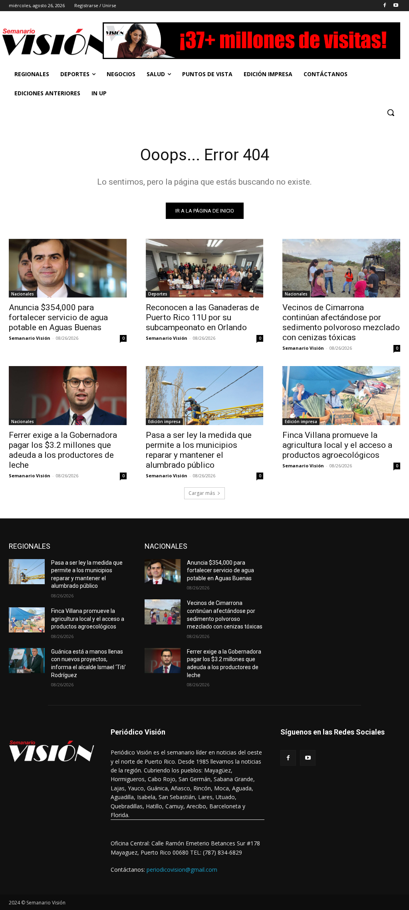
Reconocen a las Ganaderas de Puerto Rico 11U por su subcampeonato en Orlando (202, 317)
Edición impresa (164, 421)
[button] (390, 112)
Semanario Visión (29, 338)
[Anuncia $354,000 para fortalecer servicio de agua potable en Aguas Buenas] (68, 268)
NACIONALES (166, 546)
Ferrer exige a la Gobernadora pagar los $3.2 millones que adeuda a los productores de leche (63, 450)
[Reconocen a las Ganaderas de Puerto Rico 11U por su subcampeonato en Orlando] (205, 268)
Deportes (157, 294)
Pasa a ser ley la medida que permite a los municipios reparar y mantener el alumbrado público (199, 450)
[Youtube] (395, 5)
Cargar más (202, 493)
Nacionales (22, 294)
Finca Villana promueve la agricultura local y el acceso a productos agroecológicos (337, 445)
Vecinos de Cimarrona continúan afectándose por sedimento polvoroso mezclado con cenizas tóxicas (341, 322)
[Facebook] (384, 5)
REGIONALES (29, 546)
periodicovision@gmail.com (182, 869)
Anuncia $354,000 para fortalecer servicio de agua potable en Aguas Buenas (58, 317)
